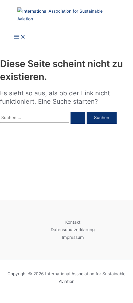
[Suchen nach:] (43, 117)
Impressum (73, 237)
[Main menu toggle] (19, 37)
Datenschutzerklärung (73, 229)
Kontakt (72, 222)
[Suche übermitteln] (78, 118)
